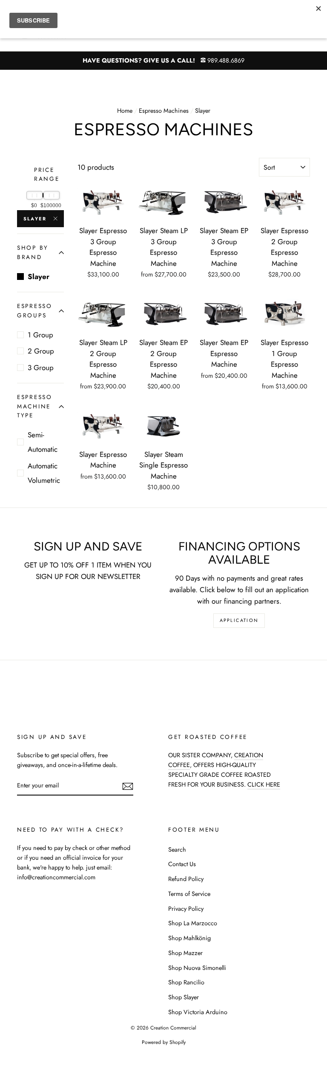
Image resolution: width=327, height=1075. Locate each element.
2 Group (41, 351)
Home (124, 110)
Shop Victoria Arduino (197, 1012)
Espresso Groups (34, 310)
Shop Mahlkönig (189, 938)
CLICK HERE (263, 784)
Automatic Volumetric (44, 473)
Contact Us (182, 864)
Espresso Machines (164, 110)
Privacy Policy (186, 908)
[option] (163, 61)
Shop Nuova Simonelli (197, 968)
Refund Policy (186, 879)
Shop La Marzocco (192, 923)
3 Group (41, 367)
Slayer (34, 218)
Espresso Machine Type (34, 406)
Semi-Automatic (42, 442)
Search (177, 849)
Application (239, 620)
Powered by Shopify (164, 1042)
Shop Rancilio (186, 982)
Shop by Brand (33, 252)
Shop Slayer (183, 997)
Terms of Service (189, 894)
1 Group (40, 335)
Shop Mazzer (185, 953)
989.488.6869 (225, 60)
